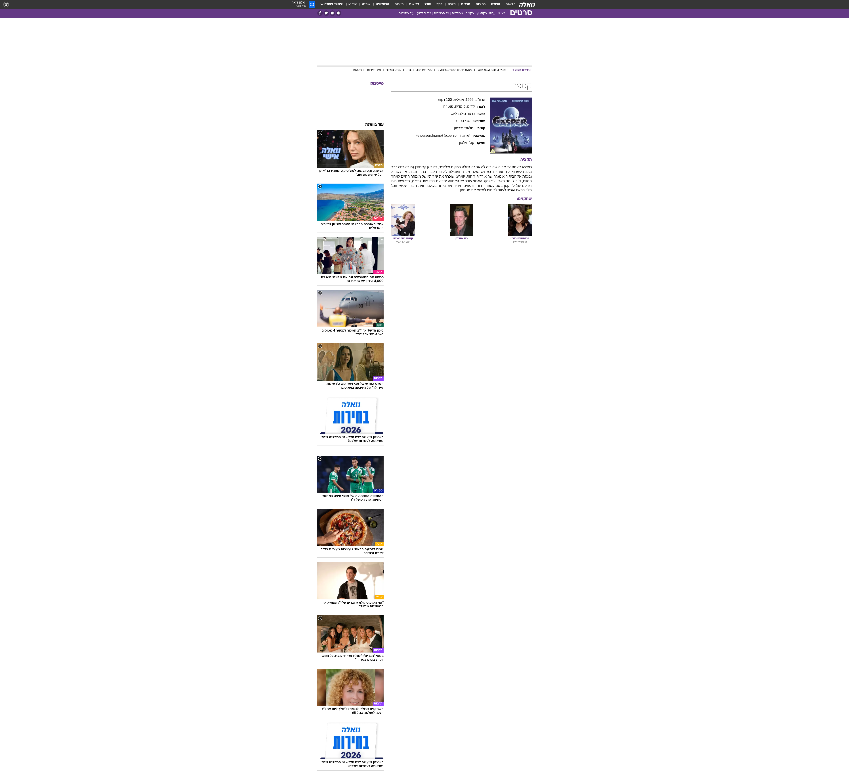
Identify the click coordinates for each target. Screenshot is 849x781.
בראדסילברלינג (463, 114)
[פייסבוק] (320, 13)
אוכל (427, 4)
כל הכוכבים (441, 13)
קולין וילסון (467, 143)
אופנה (366, 4)
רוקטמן (357, 70)
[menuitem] (508, 4)
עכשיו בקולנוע (486, 13)
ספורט (495, 4)
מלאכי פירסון (464, 128)
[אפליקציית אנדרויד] (338, 13)
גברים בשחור (393, 70)
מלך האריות (374, 70)
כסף (439, 4)
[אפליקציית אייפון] (332, 13)
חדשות (510, 4)
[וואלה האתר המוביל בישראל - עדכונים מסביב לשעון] (527, 4)
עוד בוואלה (374, 125)
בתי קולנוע (424, 13)
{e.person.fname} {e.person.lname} (443, 135)
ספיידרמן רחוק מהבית (419, 70)
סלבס (452, 4)
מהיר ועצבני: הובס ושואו (492, 70)
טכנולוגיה (382, 4)
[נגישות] (6, 4)
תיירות (399, 4)
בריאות (414, 4)
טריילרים (457, 13)
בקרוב (470, 13)
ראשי (501, 13)
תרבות (465, 4)
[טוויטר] (326, 13)
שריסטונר (462, 121)
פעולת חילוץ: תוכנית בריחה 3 (455, 70)
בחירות (481, 4)
